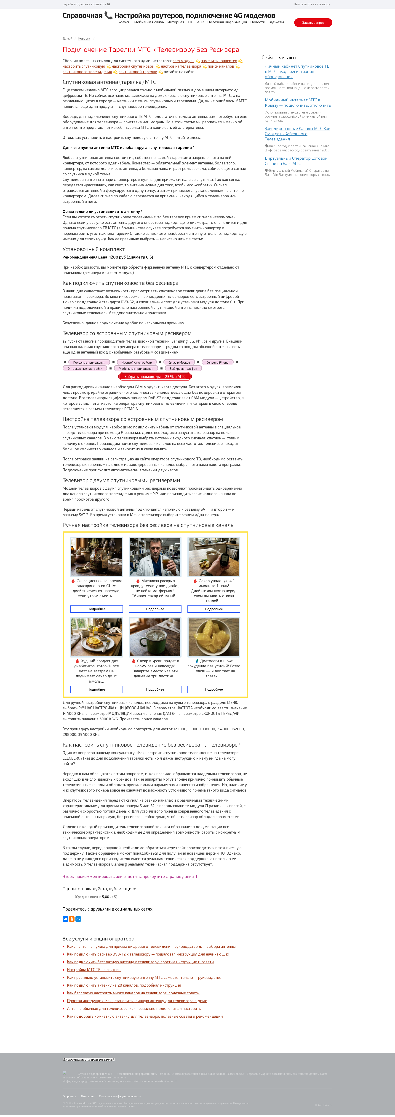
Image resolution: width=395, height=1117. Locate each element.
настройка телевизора (181, 66)
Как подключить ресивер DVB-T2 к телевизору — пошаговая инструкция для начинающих (148, 954)
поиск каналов (221, 66)
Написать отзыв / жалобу (312, 4)
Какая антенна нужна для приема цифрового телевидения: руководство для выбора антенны (151, 946)
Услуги (124, 22)
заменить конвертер (219, 60)
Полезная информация (227, 22)
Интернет (175, 22)
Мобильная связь (149, 22)
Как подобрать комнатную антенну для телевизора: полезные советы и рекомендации (145, 1016)
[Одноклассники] (72, 919)
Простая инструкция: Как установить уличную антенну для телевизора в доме (137, 1000)
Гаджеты (276, 22)
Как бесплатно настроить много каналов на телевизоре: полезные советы (133, 992)
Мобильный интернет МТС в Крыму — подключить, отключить (298, 102)
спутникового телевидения (87, 71)
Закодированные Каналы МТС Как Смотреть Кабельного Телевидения (297, 133)
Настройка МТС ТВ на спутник (94, 969)
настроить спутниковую (84, 66)
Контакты (87, 1096)
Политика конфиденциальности (120, 1096)
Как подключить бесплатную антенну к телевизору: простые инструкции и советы (140, 961)
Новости (257, 22)
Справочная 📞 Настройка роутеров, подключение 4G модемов (169, 15)
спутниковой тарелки (138, 71)
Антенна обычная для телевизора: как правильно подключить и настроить (134, 1008)
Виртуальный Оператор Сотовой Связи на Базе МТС (296, 161)
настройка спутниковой (133, 66)
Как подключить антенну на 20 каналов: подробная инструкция (124, 985)
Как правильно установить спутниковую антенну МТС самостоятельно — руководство (144, 977)
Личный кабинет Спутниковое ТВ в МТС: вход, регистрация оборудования (297, 71)
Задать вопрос (313, 22)
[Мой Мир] (78, 919)
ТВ (190, 22)
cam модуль (183, 60)
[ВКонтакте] (65, 919)
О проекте (69, 1096)
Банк (199, 22)
